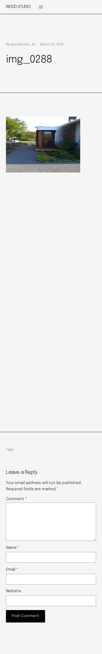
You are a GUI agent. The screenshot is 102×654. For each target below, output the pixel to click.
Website (13, 591)
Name (12, 548)
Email (12, 570)
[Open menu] (41, 7)
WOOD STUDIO (18, 7)
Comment (16, 499)
